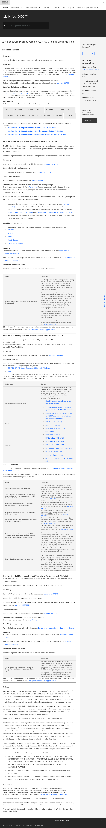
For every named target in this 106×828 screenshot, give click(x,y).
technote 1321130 (67, 529)
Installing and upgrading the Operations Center (56, 628)
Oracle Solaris (13, 240)
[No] (92, 53)
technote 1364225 (50, 499)
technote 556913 (38, 180)
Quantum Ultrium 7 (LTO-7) (55, 425)
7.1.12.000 (45, 115)
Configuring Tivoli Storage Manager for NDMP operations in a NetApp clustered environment (58, 416)
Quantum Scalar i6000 (54, 455)
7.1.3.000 (18, 109)
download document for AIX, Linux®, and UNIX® (56, 212)
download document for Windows (20, 212)
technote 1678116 (50, 164)
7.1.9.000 (9, 115)
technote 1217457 (50, 523)
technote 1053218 (43, 172)
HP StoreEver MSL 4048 (54, 441)
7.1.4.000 (29, 109)
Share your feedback (104, 301)
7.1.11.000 (33, 115)
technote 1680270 (50, 594)
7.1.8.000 (70, 109)
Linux (10, 236)
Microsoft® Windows (15, 243)
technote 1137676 (50, 324)
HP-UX (10, 233)
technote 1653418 (50, 614)
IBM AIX (11, 230)
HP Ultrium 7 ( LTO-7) (53, 422)
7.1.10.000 (21, 115)
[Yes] (85, 53)
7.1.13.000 (57, 115)
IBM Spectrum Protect (90, 70)
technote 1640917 (21, 605)
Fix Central (33, 187)
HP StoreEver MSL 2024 (54, 438)
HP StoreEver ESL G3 (53, 434)
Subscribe (87, 120)
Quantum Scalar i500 (53, 452)
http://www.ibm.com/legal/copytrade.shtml (55, 794)
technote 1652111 (56, 355)
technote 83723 (63, 83)
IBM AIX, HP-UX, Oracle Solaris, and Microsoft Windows (29, 368)
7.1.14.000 (69, 115)
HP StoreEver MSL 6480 (54, 445)
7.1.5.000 (39, 109)
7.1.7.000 (60, 109)
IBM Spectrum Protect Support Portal (41, 330)
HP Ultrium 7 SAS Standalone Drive (58, 448)
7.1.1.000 (8, 109)
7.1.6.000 (49, 109)
